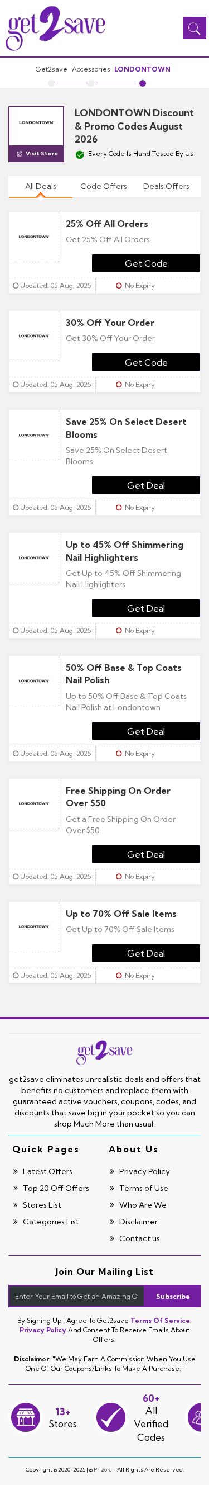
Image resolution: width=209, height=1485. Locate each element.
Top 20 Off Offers (55, 1188)
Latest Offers (46, 1171)
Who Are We (142, 1205)
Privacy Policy (144, 1171)
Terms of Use (143, 1188)
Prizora (103, 1469)
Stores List (41, 1205)
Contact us (139, 1238)
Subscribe (173, 1296)
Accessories (91, 69)
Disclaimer (138, 1222)
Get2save (51, 69)
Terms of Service (160, 1320)
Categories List (50, 1222)
